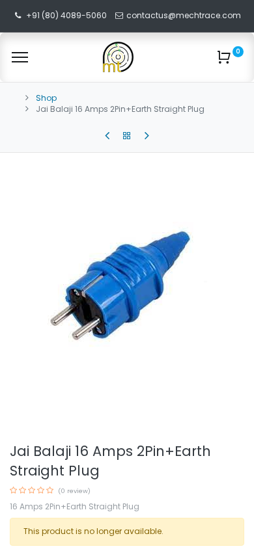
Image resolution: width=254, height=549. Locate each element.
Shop (46, 97)
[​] (107, 135)
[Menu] (19, 57)
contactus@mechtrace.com (184, 15)
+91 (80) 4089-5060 (66, 15)
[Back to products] (127, 136)
